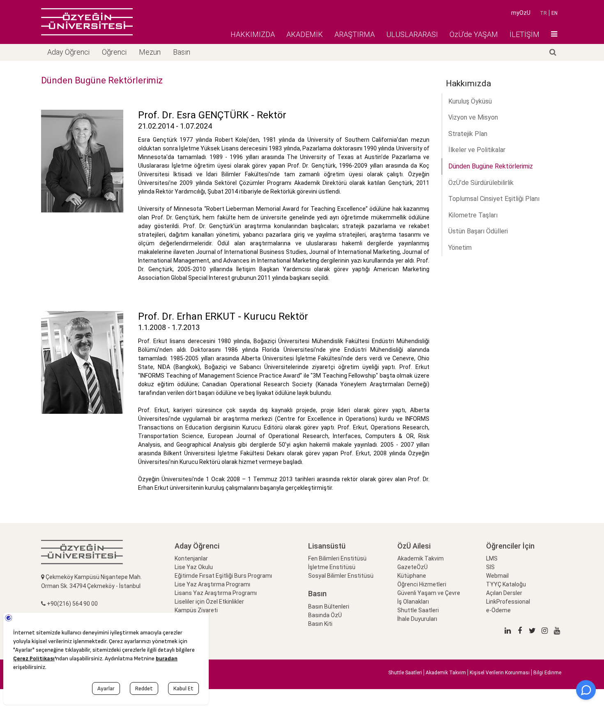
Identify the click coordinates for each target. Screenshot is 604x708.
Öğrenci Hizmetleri (421, 584)
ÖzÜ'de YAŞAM (474, 34)
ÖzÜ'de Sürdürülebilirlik (481, 183)
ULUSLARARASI (412, 34)
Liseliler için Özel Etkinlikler (209, 601)
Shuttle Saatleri (418, 610)
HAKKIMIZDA (253, 34)
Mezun (150, 52)
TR (543, 13)
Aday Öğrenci (68, 52)
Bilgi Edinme (547, 673)
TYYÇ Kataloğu (506, 584)
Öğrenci (114, 52)
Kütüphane (411, 575)
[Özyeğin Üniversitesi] (87, 22)
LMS (492, 558)
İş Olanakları (413, 601)
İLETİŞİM (524, 34)
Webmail (497, 575)
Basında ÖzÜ (325, 615)
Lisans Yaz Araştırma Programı (216, 593)
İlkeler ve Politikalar (476, 150)
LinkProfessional (508, 601)
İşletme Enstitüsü (331, 567)
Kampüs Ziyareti (196, 610)
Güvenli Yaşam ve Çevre (428, 593)
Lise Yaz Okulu (194, 567)
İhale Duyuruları (417, 619)
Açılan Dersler (504, 593)
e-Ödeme (498, 610)
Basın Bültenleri (328, 606)
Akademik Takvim (420, 558)
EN (554, 13)
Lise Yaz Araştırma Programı (212, 584)
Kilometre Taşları (473, 215)
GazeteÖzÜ (412, 567)
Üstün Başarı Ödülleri (478, 231)
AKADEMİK (304, 34)
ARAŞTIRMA (354, 34)
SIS (490, 567)
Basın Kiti (320, 623)
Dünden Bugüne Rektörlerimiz (490, 166)
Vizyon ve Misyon (473, 117)
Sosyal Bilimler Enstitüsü (340, 575)
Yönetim (460, 247)
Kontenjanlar (191, 558)
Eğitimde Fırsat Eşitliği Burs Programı (223, 575)
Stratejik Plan (467, 134)
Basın (181, 52)
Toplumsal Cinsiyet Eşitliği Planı (493, 199)
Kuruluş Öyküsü (470, 101)
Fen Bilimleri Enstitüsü (337, 558)
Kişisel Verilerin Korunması (500, 673)
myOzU (520, 12)
